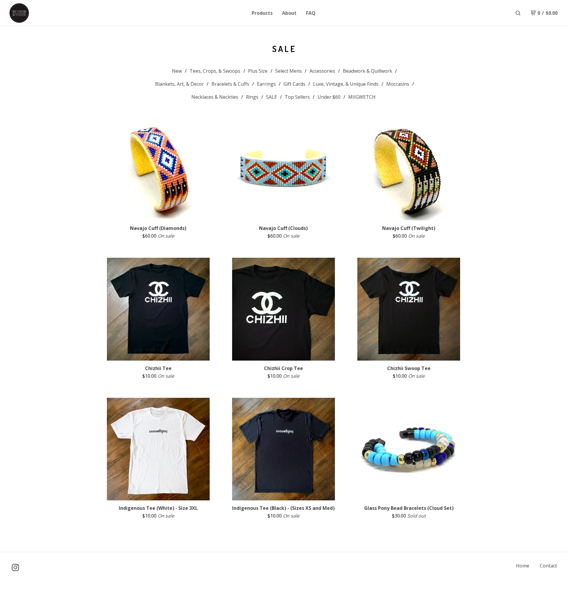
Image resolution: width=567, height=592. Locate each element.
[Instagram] (15, 567)
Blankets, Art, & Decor (179, 84)
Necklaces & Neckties (214, 97)
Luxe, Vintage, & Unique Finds (346, 84)
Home (522, 565)
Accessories (322, 71)
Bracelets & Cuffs (230, 84)
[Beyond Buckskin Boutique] (40, 13)
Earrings (266, 84)
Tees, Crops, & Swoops (215, 71)
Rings (252, 97)
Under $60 (328, 97)
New (177, 71)
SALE (271, 97)
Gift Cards (294, 84)
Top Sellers (297, 97)
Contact (548, 565)
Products (262, 13)
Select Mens (288, 71)
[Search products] (518, 13)
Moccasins (397, 84)
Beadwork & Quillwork (367, 71)
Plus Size (258, 71)
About (289, 13)
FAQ (310, 13)
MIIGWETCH (362, 97)
